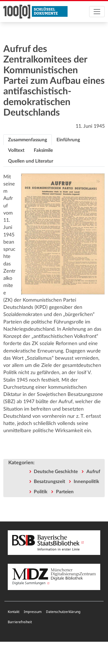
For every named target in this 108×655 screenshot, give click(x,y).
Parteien (65, 491)
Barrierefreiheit (20, 622)
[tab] (27, 139)
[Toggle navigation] (97, 11)
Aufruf (93, 471)
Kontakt (13, 611)
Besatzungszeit (49, 481)
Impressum (33, 611)
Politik (40, 491)
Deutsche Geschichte (56, 471)
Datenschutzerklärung (63, 611)
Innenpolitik (86, 481)
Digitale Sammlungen (29, 583)
